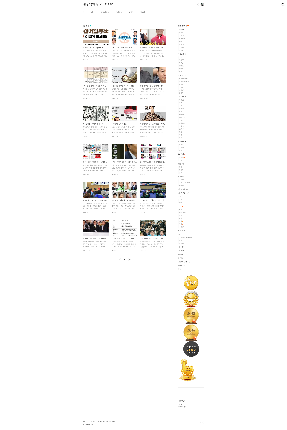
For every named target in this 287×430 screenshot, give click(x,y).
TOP (202, 422)
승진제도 (181, 33)
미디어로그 (105, 12)
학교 (180, 111)
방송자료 (181, 176)
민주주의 (181, 258)
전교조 (181, 157)
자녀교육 (181, 90)
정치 (179, 206)
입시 (180, 72)
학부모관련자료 (183, 75)
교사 (180, 106)
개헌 (180, 240)
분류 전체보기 (182, 26)
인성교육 (181, 170)
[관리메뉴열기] (283, 4)
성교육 (181, 50)
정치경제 (181, 251)
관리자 (142, 12)
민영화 (181, 215)
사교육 (181, 84)
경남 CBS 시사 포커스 (185, 182)
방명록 (131, 12)
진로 (180, 173)
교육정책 (181, 29)
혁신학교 (181, 41)
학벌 (180, 135)
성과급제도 (182, 38)
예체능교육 (182, 117)
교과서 (181, 120)
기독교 (181, 200)
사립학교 (181, 126)
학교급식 (181, 63)
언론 (180, 138)
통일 (179, 269)
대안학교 (181, 150)
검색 (197, 4)
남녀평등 (181, 66)
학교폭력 (181, 60)
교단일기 (181, 129)
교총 (180, 160)
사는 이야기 (182, 212)
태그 (92, 12)
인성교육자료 (182, 164)
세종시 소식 (181, 265)
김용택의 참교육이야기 (98, 4)
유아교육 (181, 147)
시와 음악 (181, 247)
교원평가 (181, 36)
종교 (179, 196)
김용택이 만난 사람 (184, 262)
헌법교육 (181, 243)
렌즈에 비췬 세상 (183, 193)
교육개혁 (181, 47)
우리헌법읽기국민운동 (185, 237)
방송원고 (181, 185)
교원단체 (181, 154)
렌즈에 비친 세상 (183, 189)
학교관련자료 (182, 141)
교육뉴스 (181, 180)
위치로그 (119, 12)
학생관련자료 (182, 54)
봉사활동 (181, 114)
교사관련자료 (182, 97)
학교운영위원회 (183, 78)
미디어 (181, 218)
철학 (180, 167)
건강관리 (181, 254)
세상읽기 (181, 227)
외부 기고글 (181, 231)
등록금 (181, 93)
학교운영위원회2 (184, 81)
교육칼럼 (181, 100)
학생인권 (181, 69)
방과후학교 (182, 123)
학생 (180, 57)
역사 (180, 224)
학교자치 (181, 44)
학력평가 (181, 108)
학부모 (181, 103)
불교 (180, 203)
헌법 (179, 234)
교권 (180, 132)
